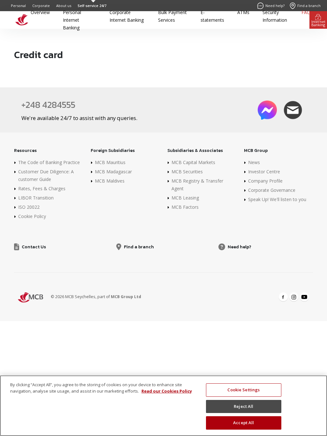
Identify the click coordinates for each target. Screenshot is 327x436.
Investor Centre (264, 172)
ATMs (243, 12)
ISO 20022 (29, 207)
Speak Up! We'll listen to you (277, 199)
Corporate (41, 5)
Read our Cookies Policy (166, 391)
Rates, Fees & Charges (41, 188)
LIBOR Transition (36, 198)
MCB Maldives (110, 181)
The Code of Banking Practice (49, 162)
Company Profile (265, 181)
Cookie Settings (243, 390)
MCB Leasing (185, 198)
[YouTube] (304, 296)
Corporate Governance (271, 190)
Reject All (243, 406)
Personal (18, 5)
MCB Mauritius (110, 162)
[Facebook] (283, 296)
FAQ (305, 12)
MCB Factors (185, 207)
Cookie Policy (32, 216)
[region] (163, 405)
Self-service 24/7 (92, 5)
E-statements (212, 16)
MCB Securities (187, 172)
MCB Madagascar (113, 172)
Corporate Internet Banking (127, 16)
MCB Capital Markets (193, 162)
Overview (40, 12)
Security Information (274, 16)
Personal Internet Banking (72, 20)
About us (63, 5)
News (254, 162)
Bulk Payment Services (172, 16)
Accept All (243, 422)
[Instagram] (293, 296)
